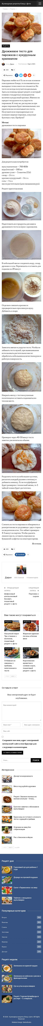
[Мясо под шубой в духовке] (7, 789)
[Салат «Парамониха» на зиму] (7, 890)
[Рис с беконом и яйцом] (7, 840)
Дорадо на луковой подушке (26, 877)
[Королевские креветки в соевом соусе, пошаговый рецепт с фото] (31, 652)
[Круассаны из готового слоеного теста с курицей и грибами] (7, 820)
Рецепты (6, 46)
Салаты (4, 927)
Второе (4, 917)
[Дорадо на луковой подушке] (7, 880)
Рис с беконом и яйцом (23, 837)
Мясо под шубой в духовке (25, 786)
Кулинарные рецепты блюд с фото (16, 3)
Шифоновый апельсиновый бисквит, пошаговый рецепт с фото (10, 599)
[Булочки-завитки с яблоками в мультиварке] (7, 809)
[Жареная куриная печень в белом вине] (31, 625)
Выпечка (5, 922)
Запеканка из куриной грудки (25, 966)
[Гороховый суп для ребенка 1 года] (7, 870)
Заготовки (5, 932)
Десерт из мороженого (23, 776)
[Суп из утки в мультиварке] (7, 989)
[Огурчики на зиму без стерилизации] (7, 830)
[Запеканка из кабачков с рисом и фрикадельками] (7, 979)
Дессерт (4, 952)
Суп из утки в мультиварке (24, 986)
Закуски (4, 937)
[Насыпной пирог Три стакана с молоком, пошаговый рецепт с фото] (12, 625)
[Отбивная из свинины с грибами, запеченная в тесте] (12, 652)
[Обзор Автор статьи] (21, 569)
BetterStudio (27, 1022)
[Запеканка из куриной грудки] (7, 968)
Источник (36, 543)
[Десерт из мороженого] (7, 779)
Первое (4, 947)
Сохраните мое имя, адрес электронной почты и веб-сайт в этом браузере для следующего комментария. (20, 743)
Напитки (5, 942)
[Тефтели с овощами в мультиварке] (7, 900)
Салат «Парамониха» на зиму (25, 888)
